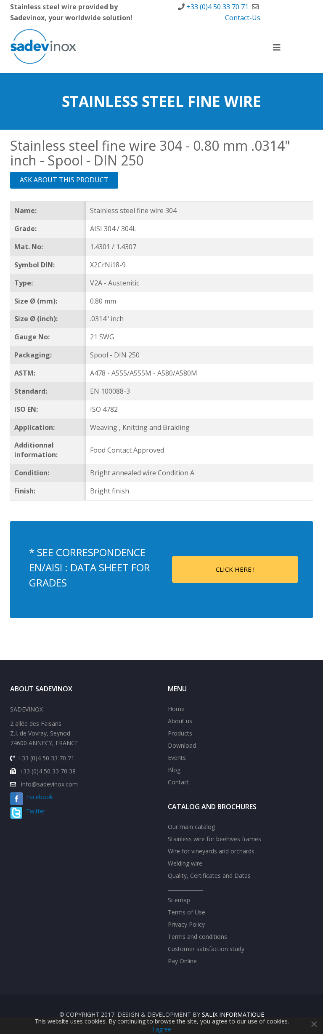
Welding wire (185, 863)
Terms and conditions (197, 937)
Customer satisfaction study (206, 949)
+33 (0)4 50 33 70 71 (217, 6)
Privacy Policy (186, 924)
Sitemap (179, 900)
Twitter (34, 811)
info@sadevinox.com (49, 784)
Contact (178, 782)
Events (177, 758)
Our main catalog (191, 827)
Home (176, 709)
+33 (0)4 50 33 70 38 (47, 771)
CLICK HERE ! (235, 569)
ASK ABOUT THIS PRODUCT (64, 179)
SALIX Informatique (233, 1014)
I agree (161, 1029)
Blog (174, 770)
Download (182, 745)
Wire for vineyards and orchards (211, 851)
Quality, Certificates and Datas (209, 875)
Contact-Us (242, 17)
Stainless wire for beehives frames (214, 839)
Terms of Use (186, 912)
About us (180, 721)
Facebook (38, 797)
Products (180, 733)
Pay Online (182, 961)
